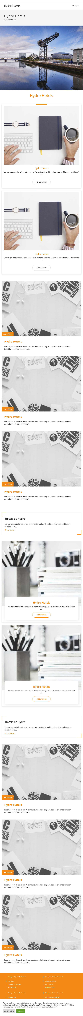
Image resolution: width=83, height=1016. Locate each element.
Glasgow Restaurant (14, 984)
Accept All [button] (21, 1011)
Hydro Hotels (12, 6)
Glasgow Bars (49, 984)
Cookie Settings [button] (9, 1011)
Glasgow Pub (12, 987)
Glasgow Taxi (12, 997)
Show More (41, 182)
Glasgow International (52, 997)
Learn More (7, 334)
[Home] (5, 19)
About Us (11, 981)
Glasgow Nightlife (50, 981)
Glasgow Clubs (50, 987)
